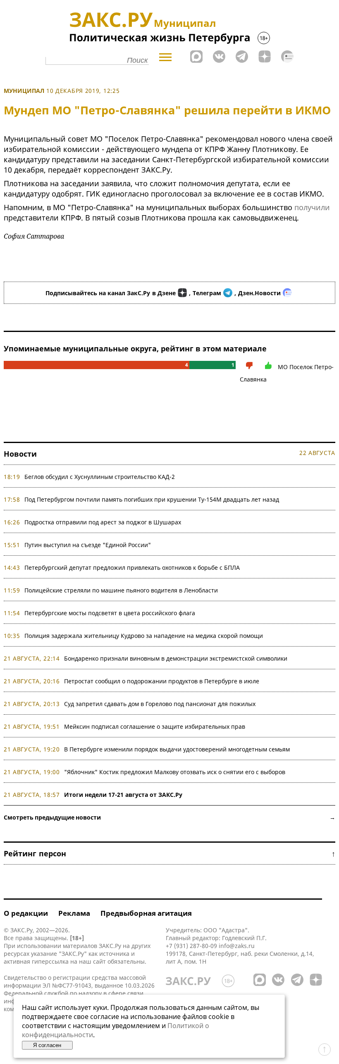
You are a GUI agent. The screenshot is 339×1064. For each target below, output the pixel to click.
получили (312, 207)
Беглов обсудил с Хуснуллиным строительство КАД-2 (99, 477)
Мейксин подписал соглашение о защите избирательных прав (154, 726)
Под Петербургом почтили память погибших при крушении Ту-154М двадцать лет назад (151, 499)
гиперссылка (50, 961)
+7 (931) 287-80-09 (191, 946)
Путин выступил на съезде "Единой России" (87, 545)
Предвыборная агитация (146, 913)
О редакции (26, 913)
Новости (20, 454)
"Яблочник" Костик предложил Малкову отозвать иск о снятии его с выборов (174, 772)
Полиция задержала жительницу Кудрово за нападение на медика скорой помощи (143, 636)
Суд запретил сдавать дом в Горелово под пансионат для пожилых (159, 704)
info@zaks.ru (237, 946)
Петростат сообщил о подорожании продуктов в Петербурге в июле (161, 681)
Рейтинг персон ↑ (169, 853)
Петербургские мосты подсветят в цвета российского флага (109, 613)
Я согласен (47, 1045)
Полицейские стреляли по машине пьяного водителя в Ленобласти (121, 590)
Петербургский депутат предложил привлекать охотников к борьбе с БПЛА (132, 567)
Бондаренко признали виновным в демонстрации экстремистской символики (177, 658)
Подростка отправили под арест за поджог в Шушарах (102, 522)
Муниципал (24, 91)
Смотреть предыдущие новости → (169, 817)
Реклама (74, 913)
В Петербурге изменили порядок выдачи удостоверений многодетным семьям (177, 749)
